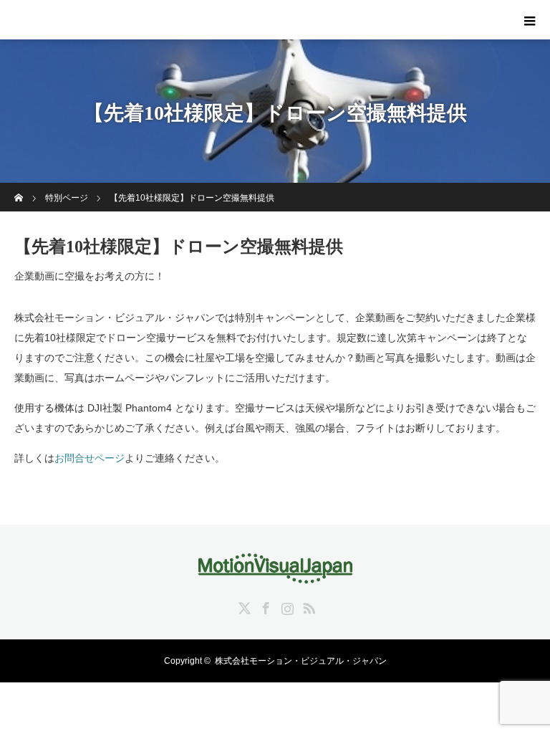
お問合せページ (89, 458)
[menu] (530, 20)
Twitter (243, 605)
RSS (307, 605)
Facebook (264, 605)
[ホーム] (19, 188)
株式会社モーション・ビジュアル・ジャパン (301, 661)
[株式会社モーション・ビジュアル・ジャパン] (275, 573)
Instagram (285, 605)
